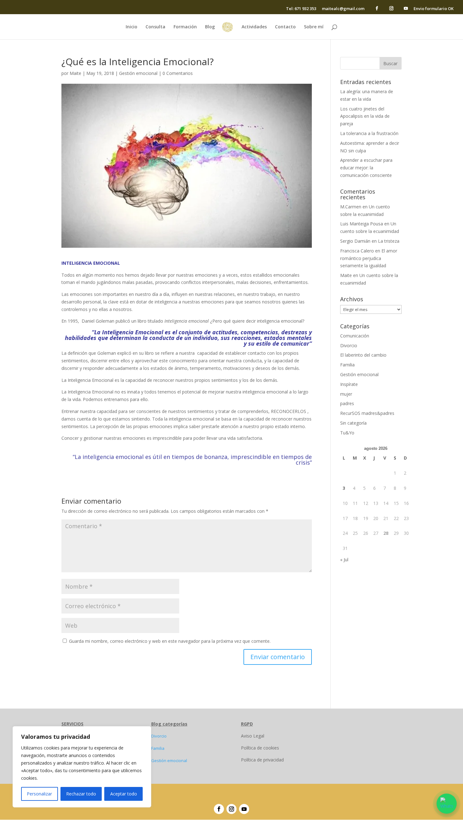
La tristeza (388, 241)
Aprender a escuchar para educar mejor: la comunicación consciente (366, 167)
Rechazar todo (81, 794)
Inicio (131, 27)
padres (347, 403)
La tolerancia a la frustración (369, 133)
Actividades (254, 27)
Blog (210, 27)
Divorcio (348, 345)
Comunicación (354, 336)
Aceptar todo (123, 794)
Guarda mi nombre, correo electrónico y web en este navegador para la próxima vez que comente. (170, 641)
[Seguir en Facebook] (219, 809)
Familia (347, 365)
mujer (346, 394)
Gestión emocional (138, 73)
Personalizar (39, 794)
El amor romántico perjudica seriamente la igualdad (368, 258)
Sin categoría (353, 423)
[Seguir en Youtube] (244, 809)
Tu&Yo (347, 433)
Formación (185, 27)
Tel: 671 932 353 (301, 9)
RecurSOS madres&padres (367, 413)
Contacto (285, 27)
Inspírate (349, 384)
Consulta (155, 27)
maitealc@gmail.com (343, 9)
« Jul (344, 560)
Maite (75, 73)
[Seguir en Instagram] (231, 809)
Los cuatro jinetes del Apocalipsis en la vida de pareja (365, 116)
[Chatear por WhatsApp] (447, 804)
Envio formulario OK (434, 9)
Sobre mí (313, 27)
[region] (82, 766)
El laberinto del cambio (363, 355)
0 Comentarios (178, 73)
